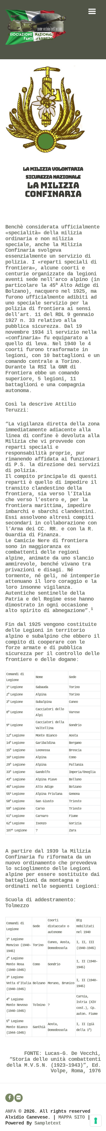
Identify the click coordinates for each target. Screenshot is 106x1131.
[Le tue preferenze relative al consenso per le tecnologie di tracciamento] (95, 1120)
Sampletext (47, 1123)
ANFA (10, 1111)
